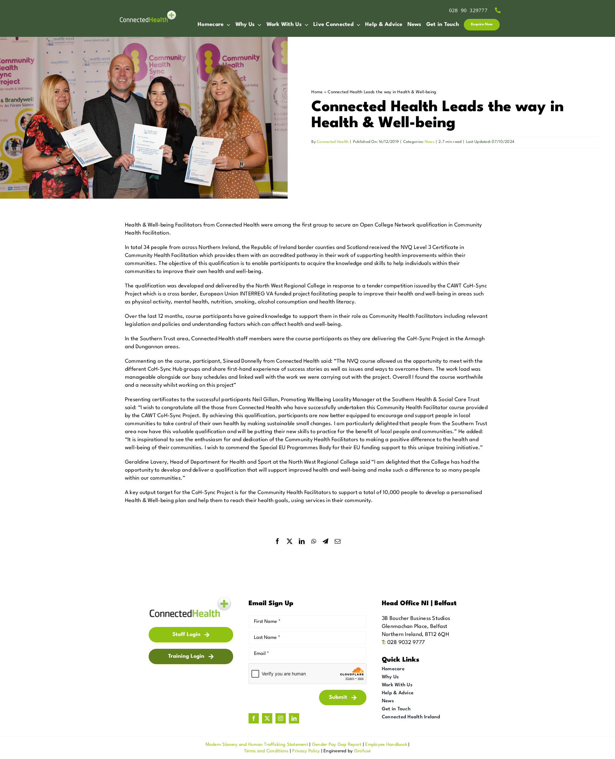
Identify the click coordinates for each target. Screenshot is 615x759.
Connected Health (332, 142)
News (429, 142)
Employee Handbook (386, 744)
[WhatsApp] (313, 541)
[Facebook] (277, 541)
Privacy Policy (306, 751)
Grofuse (362, 751)
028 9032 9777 (406, 642)
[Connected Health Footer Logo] (191, 598)
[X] (289, 541)
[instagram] (280, 718)
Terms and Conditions (266, 751)
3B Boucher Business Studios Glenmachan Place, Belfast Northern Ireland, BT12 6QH (416, 626)
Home (317, 92)
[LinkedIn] (302, 541)
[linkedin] (294, 718)
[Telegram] (325, 541)
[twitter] (267, 718)
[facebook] (254, 718)
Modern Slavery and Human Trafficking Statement (257, 744)
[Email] (338, 541)
